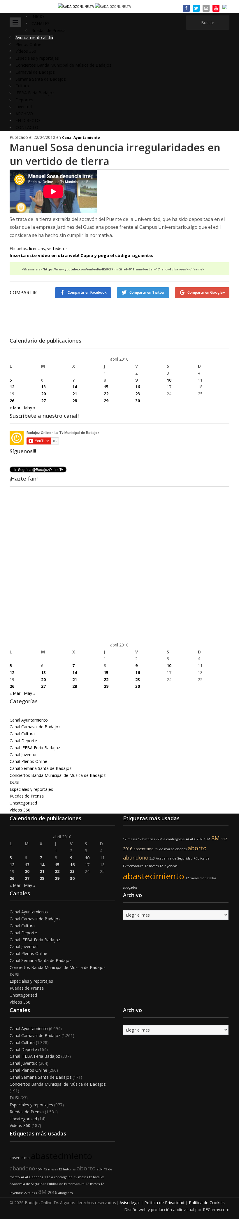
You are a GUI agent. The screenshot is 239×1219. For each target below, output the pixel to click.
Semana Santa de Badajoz (40, 79)
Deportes (24, 99)
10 (169, 380)
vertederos (57, 248)
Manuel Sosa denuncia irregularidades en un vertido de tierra (115, 154)
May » (29, 407)
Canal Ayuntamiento (81, 137)
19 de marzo (164, 849)
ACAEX (191, 839)
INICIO (37, 16)
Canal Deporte (23, 740)
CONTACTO (26, 127)
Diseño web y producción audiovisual (159, 1209)
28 (74, 400)
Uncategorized (23, 803)
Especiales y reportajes (37, 58)
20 (43, 393)
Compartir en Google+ (206, 292)
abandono (135, 857)
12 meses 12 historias (139, 839)
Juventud (23, 106)
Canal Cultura (22, 733)
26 (12, 400)
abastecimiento (153, 876)
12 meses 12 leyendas (161, 866)
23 (137, 393)
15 (106, 386)
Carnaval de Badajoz (35, 72)
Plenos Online (28, 44)
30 (137, 400)
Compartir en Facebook (87, 292)
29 (106, 400)
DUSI (14, 782)
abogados (130, 887)
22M (159, 839)
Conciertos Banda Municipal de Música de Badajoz (63, 65)
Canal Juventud (24, 754)
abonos (181, 849)
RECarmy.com (216, 1209)
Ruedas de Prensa (48, 30)
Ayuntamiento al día (34, 37)
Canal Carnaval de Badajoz (35, 726)
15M (207, 839)
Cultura (22, 85)
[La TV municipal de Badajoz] (76, 6)
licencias (37, 248)
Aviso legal (129, 1202)
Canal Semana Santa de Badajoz (40, 768)
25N (200, 839)
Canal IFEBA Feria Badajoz (35, 747)
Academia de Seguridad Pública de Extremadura (47, 1184)
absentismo (143, 848)
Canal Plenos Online (28, 761)
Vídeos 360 (25, 51)
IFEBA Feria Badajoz (34, 92)
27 (43, 400)
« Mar (15, 407)
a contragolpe (174, 839)
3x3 (152, 858)
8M (215, 838)
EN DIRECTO (27, 120)
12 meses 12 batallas (200, 878)
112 (224, 839)
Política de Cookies (207, 1202)
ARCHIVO (24, 113)
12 (12, 386)
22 (106, 393)
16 (137, 386)
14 (74, 386)
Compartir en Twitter (147, 292)
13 (43, 386)
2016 (127, 848)
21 (74, 393)
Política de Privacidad (164, 1202)
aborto (197, 848)
